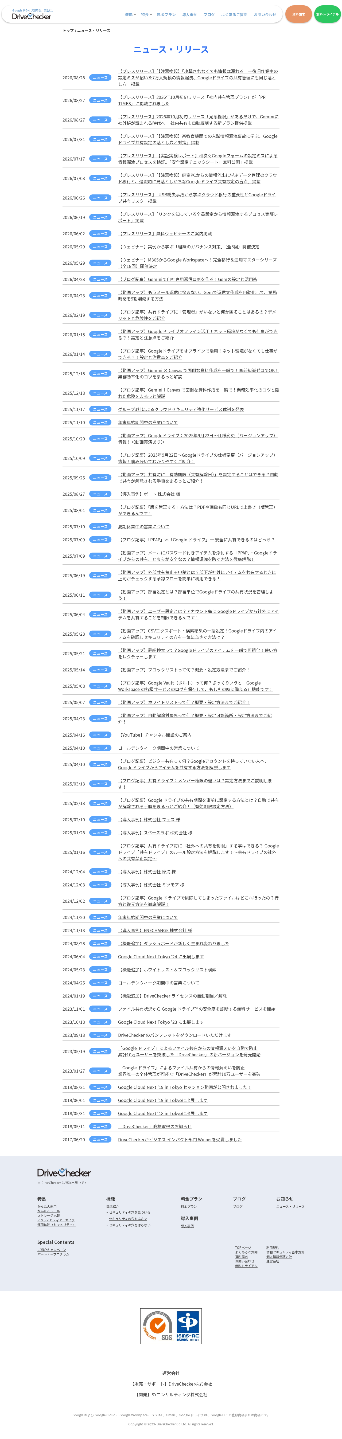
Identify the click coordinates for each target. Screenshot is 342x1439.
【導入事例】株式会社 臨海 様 (147, 871)
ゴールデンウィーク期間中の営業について (158, 748)
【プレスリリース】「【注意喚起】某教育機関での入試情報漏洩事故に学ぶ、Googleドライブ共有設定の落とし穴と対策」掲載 (198, 139)
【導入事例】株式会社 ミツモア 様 (151, 884)
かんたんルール (48, 1211)
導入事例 (189, 14)
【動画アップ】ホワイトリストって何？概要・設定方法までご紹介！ (184, 702)
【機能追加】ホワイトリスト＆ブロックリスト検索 (167, 969)
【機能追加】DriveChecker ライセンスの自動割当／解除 (172, 995)
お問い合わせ (265, 14)
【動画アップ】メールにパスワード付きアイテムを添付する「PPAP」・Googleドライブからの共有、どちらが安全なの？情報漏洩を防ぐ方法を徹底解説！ (197, 555)
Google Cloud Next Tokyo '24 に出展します (161, 956)
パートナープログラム (53, 1254)
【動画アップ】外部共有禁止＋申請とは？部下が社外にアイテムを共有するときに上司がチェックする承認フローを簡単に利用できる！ (197, 575)
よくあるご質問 (234, 14)
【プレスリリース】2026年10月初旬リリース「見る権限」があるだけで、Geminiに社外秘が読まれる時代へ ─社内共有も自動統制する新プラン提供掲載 (198, 119)
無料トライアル (246, 1265)
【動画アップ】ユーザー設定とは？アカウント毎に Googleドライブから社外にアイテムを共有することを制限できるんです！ (198, 614)
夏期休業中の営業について (143, 526)
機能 (129, 14)
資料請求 (241, 1256)
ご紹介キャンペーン (51, 1249)
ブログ (209, 14)
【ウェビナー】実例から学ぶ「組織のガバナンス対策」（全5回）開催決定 (188, 246)
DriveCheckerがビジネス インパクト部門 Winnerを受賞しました (180, 1139)
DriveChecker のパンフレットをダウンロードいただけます (174, 1035)
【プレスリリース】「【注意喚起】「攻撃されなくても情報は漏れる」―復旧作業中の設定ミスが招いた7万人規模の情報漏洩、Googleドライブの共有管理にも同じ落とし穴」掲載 (198, 77)
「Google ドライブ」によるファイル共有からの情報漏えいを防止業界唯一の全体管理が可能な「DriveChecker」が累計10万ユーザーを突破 (189, 1070)
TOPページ (243, 1247)
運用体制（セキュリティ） (56, 1224)
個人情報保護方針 (279, 1256)
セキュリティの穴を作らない (129, 1225)
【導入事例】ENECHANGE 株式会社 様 (155, 930)
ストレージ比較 (48, 1215)
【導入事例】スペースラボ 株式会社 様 (155, 832)
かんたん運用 (47, 1206)
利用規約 (272, 1247)
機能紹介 (112, 1206)
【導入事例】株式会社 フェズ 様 (149, 819)
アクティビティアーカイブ (56, 1220)
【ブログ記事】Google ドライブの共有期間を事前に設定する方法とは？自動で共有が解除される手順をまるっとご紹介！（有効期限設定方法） (198, 803)
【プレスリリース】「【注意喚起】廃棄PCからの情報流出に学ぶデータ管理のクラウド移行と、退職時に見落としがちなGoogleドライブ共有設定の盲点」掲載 (197, 178)
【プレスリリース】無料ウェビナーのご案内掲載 (165, 233)
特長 (145, 14)
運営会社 (272, 1261)
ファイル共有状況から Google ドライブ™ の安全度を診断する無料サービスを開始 (196, 1009)
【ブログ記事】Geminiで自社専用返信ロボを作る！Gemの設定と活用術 (187, 279)
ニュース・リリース (290, 1206)
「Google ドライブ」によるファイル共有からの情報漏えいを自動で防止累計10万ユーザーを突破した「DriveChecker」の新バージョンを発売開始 (189, 1051)
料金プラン (166, 14)
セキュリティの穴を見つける (129, 1212)
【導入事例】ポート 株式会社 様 (149, 494)
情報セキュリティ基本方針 (285, 1252)
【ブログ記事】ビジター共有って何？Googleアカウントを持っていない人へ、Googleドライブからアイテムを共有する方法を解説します (193, 764)
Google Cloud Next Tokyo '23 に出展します (161, 1022)
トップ (68, 30)
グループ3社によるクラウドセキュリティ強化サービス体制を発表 (181, 409)
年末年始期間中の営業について (148, 422)
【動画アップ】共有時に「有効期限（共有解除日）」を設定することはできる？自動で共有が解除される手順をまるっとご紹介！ (198, 477)
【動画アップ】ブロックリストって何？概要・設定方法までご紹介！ (184, 669)
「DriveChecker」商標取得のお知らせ (155, 1126)
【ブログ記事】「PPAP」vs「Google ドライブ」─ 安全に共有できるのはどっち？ (196, 539)
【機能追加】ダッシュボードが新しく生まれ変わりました (173, 943)
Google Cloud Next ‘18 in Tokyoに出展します (163, 1113)
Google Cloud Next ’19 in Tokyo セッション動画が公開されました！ (184, 1087)
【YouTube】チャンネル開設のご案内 (155, 735)
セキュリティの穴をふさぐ (128, 1218)
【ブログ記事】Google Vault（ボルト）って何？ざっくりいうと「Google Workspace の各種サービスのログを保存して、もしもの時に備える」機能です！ (195, 685)
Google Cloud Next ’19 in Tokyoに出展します (163, 1100)
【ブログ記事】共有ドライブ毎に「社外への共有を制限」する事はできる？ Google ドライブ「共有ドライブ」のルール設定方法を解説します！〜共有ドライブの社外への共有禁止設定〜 (198, 852)
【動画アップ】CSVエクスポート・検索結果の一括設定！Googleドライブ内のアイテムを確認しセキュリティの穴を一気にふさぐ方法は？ (197, 633)
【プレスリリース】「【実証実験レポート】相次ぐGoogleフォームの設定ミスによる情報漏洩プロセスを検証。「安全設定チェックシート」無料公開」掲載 (198, 158)
